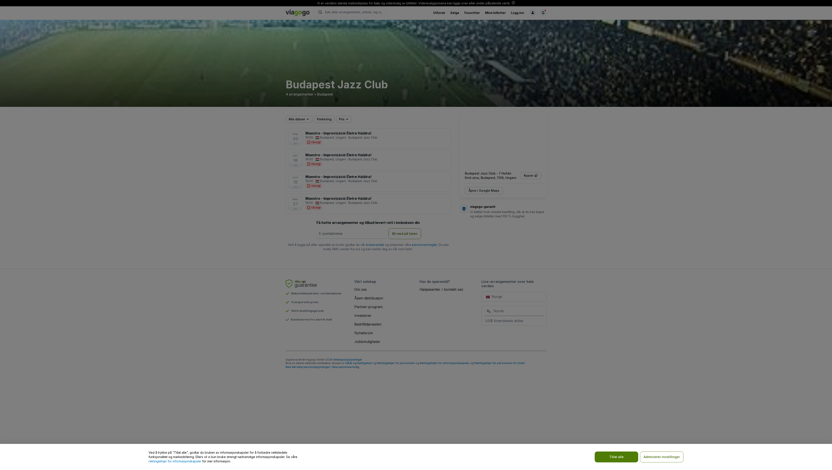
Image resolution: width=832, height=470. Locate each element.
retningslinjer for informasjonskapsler (175, 461)
